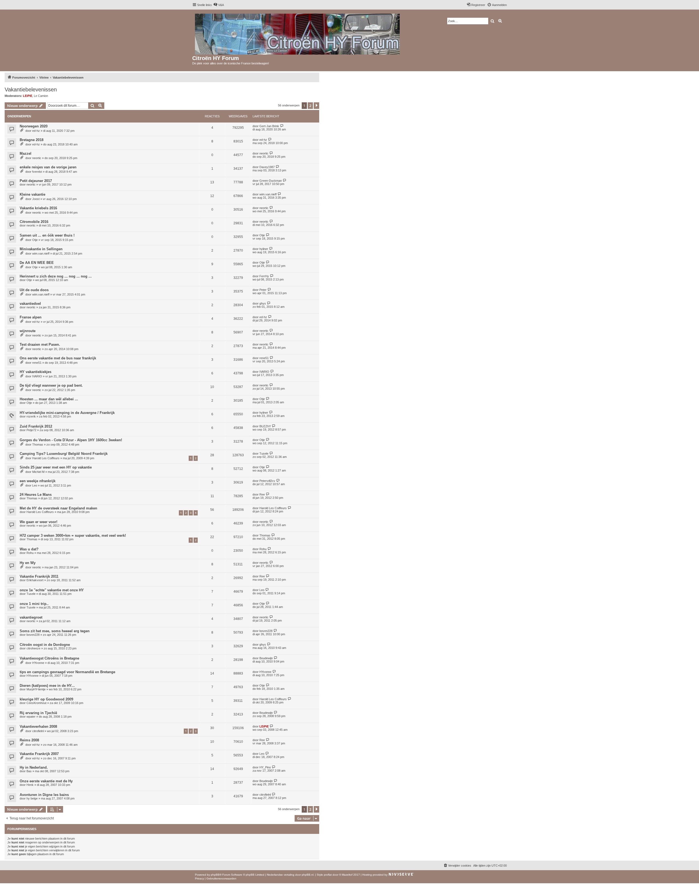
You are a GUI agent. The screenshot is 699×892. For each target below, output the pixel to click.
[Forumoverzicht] (297, 33)
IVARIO (37, 376)
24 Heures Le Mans (36, 495)
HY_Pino (265, 767)
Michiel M (38, 471)
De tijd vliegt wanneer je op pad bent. (51, 385)
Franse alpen (31, 317)
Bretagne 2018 (31, 140)
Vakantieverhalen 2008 (38, 726)
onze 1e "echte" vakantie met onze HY (52, 590)
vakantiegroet (31, 617)
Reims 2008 (29, 740)
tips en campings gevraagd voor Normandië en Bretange (67, 672)
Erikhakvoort (34, 580)
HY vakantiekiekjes (35, 372)
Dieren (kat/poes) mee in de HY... (47, 686)
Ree (262, 494)
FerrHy (264, 276)
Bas (29, 771)
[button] (316, 105)
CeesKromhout (36, 703)
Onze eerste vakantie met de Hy (46, 781)
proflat (328, 874)
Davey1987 (267, 167)
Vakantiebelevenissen (31, 89)
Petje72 (31, 430)
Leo (34, 485)
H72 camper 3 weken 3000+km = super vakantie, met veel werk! (73, 535)
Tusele (263, 453)
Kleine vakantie (32, 194)
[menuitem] (218, 5)
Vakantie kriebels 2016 (38, 208)
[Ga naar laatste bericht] (282, 126)
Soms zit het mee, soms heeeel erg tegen (55, 631)
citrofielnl (38, 731)
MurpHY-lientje (36, 689)
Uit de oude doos (34, 290)
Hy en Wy (27, 563)
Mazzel (25, 153)
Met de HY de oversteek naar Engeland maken (58, 508)
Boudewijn (266, 658)
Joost (36, 199)
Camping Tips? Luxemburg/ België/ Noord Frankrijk (64, 454)
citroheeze (33, 648)
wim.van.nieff (268, 194)
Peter (262, 289)
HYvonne (38, 662)
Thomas (37, 444)
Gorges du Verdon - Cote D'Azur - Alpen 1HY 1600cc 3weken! (71, 440)
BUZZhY (265, 426)
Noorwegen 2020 (34, 126)
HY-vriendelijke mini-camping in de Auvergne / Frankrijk (67, 413)
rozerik (31, 416)
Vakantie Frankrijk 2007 (39, 754)
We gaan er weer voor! (38, 522)
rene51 (37, 362)
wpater (30, 716)
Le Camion (41, 95)
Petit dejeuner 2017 (36, 181)
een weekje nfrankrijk (37, 481)
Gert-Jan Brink (269, 126)
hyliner (263, 248)
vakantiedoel (30, 304)
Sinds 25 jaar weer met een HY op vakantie (56, 467)
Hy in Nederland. (34, 767)
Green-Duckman (270, 180)
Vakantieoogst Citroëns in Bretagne (49, 658)
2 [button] (310, 105)
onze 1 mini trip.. (34, 604)
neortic (36, 158)
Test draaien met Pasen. (40, 344)
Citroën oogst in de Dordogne (45, 645)
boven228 (33, 634)
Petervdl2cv (267, 480)
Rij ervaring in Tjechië (38, 713)
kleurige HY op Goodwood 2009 (46, 699)
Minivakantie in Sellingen (41, 249)
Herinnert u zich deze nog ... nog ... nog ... (56, 276)
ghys (262, 303)
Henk (30, 784)
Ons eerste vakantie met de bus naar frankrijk (58, 358)
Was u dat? (29, 549)
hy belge (32, 798)
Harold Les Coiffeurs (46, 458)
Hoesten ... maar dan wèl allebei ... (49, 399)
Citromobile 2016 (34, 222)
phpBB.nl (307, 874)
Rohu (30, 552)
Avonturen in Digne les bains (44, 795)
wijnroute (27, 331)
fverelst (37, 171)
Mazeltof (347, 874)
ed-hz (36, 130)
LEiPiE (27, 95)
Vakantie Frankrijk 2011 (39, 576)
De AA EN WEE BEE (37, 263)
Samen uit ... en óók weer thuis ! (47, 235)
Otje (35, 239)
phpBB (215, 874)
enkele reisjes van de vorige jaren (48, 167)
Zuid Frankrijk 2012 (36, 426)
